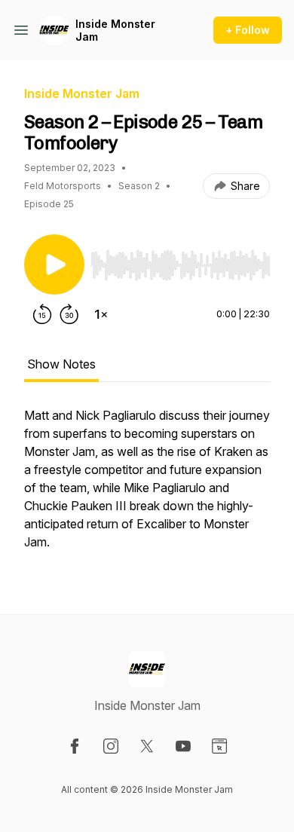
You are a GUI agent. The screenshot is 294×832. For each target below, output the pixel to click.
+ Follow (247, 29)
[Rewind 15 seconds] (42, 314)
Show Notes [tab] (61, 364)
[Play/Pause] (54, 264)
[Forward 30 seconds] (69, 314)
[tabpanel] (147, 486)
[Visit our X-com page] (147, 746)
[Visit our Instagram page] (110, 746)
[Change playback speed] (101, 314)
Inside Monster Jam (115, 30)
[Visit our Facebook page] (74, 746)
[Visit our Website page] (219, 746)
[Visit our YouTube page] (183, 746)
